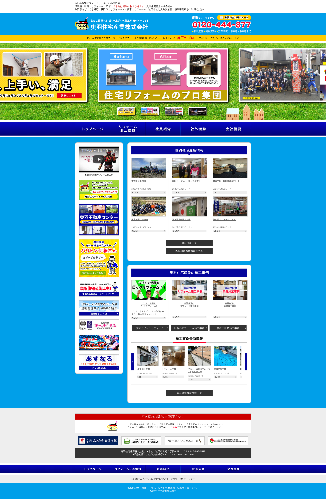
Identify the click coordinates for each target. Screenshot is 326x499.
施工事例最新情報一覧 (189, 393)
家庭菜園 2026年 (139, 219)
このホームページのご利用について (150, 478)
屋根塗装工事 (220, 369)
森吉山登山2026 (138, 181)
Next (246, 361)
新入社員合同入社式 (181, 219)
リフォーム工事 (169, 369)
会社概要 (233, 129)
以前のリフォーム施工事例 (189, 328)
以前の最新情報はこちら (189, 251)
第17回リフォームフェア (224, 219)
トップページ (92, 129)
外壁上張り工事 (142, 369)
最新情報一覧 (189, 243)
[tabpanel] (161, 75)
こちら (173, 427)
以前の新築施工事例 (228, 328)
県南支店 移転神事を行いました (228, 181)
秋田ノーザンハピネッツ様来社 (186, 181)
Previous (132, 361)
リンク (191, 478)
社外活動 (198, 129)
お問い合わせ (178, 478)
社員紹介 (162, 129)
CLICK (135, 192)
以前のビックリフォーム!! (151, 328)
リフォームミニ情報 (127, 129)
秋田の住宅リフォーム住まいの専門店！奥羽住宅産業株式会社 (111, 23)
